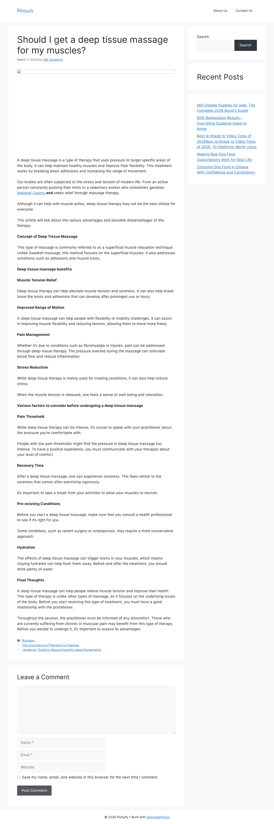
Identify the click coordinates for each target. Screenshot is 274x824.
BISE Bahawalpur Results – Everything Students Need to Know (222, 123)
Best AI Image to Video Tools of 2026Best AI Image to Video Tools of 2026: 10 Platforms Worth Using (226, 141)
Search (203, 37)
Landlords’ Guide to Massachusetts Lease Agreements (61, 649)
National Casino (30, 193)
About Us (220, 11)
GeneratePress (158, 817)
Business (28, 640)
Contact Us (244, 11)
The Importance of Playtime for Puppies (50, 645)
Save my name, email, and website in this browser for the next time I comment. (90, 777)
